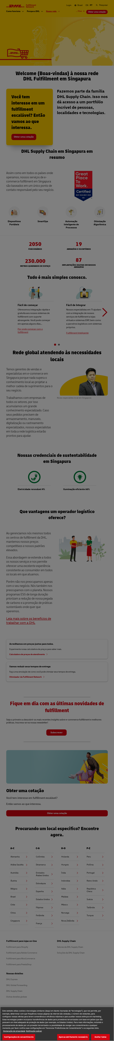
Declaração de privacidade (14, 1031)
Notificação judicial (34, 1031)
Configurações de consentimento (19, 1037)
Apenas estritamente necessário (73, 1037)
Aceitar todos (100, 1037)
